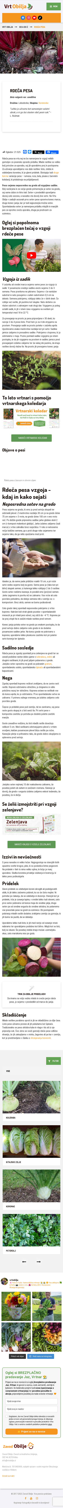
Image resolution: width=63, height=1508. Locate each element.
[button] (24, 1262)
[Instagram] (29, 18)
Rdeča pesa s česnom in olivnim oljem (20, 480)
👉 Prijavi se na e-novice (31, 1431)
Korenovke (43, 103)
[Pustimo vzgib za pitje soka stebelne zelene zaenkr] (47, 1306)
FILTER (55, 1061)
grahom (48, 663)
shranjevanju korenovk (41, 1038)
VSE (8, 1071)
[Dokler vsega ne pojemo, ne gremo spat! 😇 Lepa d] (16, 1337)
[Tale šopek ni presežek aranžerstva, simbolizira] (16, 1306)
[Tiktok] (40, 18)
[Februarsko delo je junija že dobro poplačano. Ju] (47, 1337)
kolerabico (41, 656)
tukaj (50, 1424)
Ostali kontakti (8, 1476)
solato (49, 656)
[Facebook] (23, 18)
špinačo (39, 667)
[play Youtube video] (31, 255)
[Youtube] (34, 18)
